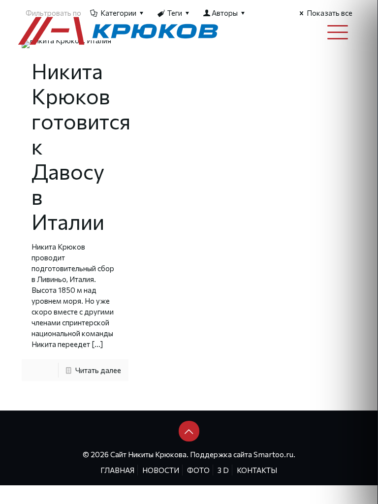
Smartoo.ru (273, 454)
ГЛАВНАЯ (117, 470)
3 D (223, 470)
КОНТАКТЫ (257, 470)
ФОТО (198, 470)
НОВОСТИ (160, 470)
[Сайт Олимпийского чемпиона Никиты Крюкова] (119, 30)
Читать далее (98, 370)
